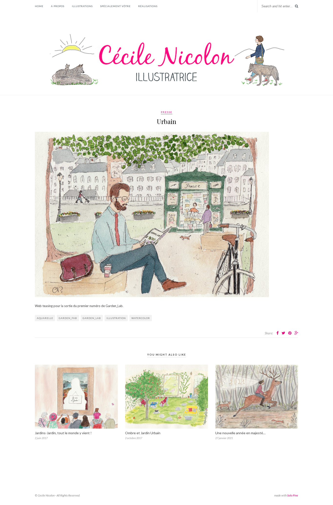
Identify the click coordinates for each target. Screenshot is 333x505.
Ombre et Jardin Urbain (142, 433)
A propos (57, 6)
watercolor (140, 318)
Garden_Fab (68, 318)
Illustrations (82, 6)
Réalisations (147, 6)
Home (39, 6)
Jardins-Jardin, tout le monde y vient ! (63, 433)
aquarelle (45, 318)
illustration (116, 318)
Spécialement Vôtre (115, 6)
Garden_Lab (92, 318)
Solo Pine (292, 495)
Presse (166, 112)
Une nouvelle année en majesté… (240, 433)
